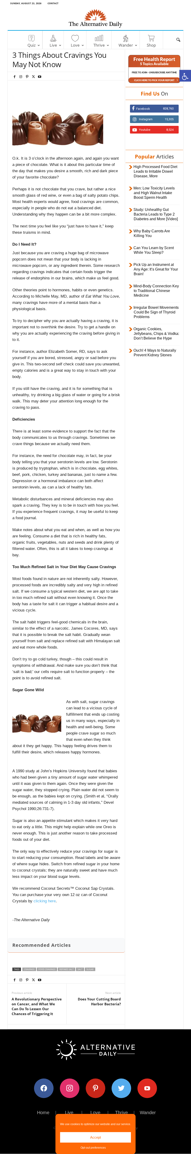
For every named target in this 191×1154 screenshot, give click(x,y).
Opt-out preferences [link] (93, 1147)
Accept (95, 1137)
